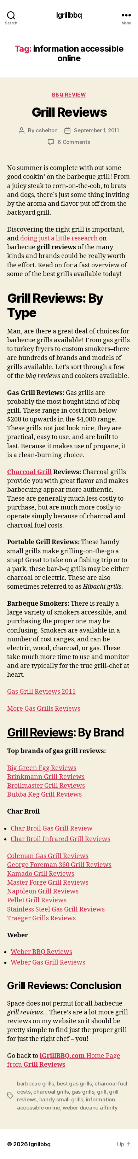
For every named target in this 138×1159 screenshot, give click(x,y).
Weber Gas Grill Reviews (48, 963)
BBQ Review (69, 95)
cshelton (46, 130)
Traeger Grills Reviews (41, 918)
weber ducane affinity (90, 1107)
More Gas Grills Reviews (43, 709)
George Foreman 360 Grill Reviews (59, 865)
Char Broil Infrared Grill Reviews (60, 839)
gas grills (82, 1091)
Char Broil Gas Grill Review (52, 829)
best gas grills (74, 1083)
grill (102, 1091)
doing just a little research (59, 238)
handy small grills (61, 1099)
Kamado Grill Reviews (40, 874)
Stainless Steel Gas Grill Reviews (56, 909)
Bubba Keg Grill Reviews (44, 795)
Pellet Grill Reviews (37, 900)
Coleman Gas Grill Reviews (47, 856)
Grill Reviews (69, 112)
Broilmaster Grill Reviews (46, 786)
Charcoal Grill (29, 472)
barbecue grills (35, 1083)
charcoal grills (51, 1091)
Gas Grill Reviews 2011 (41, 692)
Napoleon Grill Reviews (43, 891)
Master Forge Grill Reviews (47, 883)
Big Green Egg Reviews (41, 768)
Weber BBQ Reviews (41, 952)
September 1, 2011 (96, 130)
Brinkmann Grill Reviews (46, 777)
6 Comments (74, 142)
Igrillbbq (69, 15)
